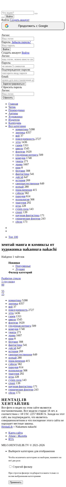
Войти (9, 16)
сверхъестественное (27, 183)
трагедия (20, 202)
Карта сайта (15, 432)
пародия (20, 196)
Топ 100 (13, 236)
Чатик (12, 107)
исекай (19, 186)
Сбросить (8, 97)
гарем (18, 145)
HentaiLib (7, 426)
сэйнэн (19, 193)
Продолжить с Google (33, 26)
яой (17, 135)
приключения (23, 189)
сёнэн (18, 221)
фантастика (22, 173)
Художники (15, 116)
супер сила (22, 208)
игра (18, 205)
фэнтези (20, 151)
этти (18, 142)
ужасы (19, 161)
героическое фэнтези (27, 218)
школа (19, 148)
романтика (21, 129)
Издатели (14, 119)
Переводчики (16, 110)
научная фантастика (27, 215)
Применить (15, 482)
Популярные (23, 265)
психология (22, 199)
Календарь (14, 122)
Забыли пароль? (21, 42)
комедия (20, 158)
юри (18, 167)
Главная (13, 103)
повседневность (25, 138)
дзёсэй (19, 177)
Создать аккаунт (19, 19)
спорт (18, 212)
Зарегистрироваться (13, 83)
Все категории (17, 126)
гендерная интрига (26, 154)
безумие (20, 170)
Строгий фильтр (22, 466)
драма (19, 164)
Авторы (13, 113)
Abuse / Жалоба (17, 435)
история (20, 180)
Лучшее (20, 269)
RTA (11, 439)
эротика (20, 132)
